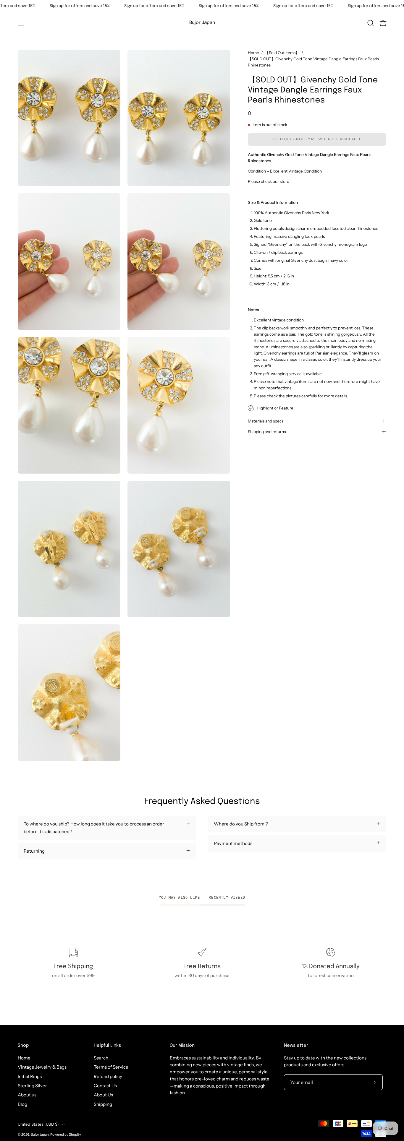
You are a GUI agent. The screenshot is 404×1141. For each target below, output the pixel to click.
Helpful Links (107, 1045)
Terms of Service (111, 1067)
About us (27, 1095)
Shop (23, 1045)
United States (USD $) (38, 1124)
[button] (370, 23)
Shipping (103, 1104)
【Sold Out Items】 (282, 52)
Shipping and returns (267, 431)
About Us (103, 1095)
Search (101, 1058)
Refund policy (108, 1076)
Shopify (75, 1135)
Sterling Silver (32, 1085)
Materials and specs (265, 421)
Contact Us (105, 1085)
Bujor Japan (202, 22)
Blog (22, 1104)
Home (253, 52)
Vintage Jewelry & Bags (42, 1067)
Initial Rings (30, 1076)
